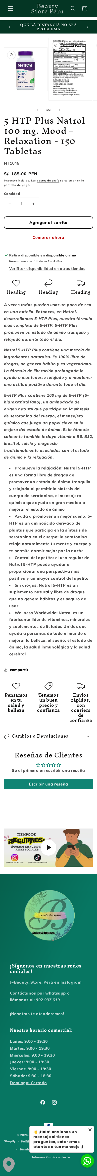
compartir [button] (19, 669)
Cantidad (12, 193)
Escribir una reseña (48, 784)
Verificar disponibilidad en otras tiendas (47, 268)
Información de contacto (51, 1157)
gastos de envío (48, 180)
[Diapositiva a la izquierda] (37, 110)
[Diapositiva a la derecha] (59, 110)
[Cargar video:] (48, 848)
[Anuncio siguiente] (87, 27)
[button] (10, 8)
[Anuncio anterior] (9, 27)
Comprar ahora (48, 237)
